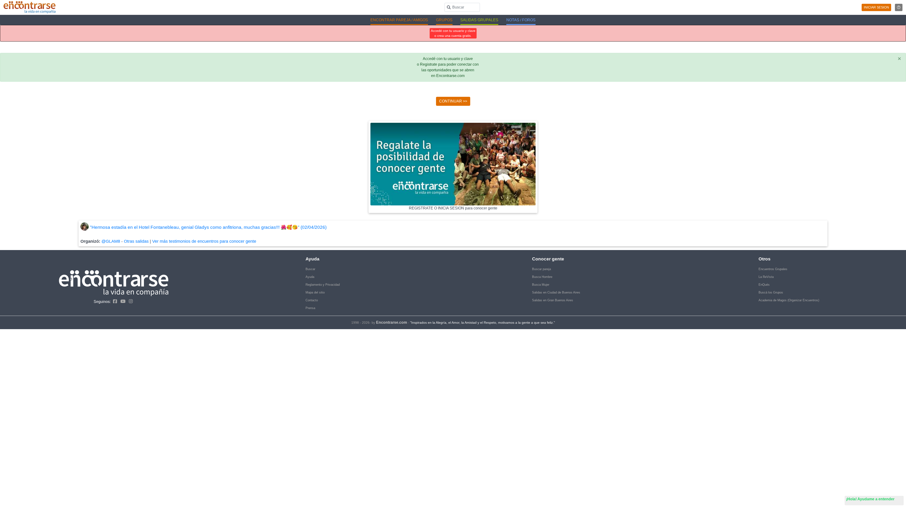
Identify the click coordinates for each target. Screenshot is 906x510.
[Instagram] (129, 301)
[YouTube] (122, 301)
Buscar (310, 269)
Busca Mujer (540, 284)
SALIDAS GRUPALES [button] (479, 20)
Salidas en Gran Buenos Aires (552, 300)
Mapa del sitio (315, 292)
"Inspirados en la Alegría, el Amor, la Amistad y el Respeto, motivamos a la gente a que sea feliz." (482, 322)
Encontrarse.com (391, 322)
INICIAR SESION (876, 7)
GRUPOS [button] (444, 20)
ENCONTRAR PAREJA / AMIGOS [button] (399, 20)
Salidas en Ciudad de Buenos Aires (556, 292)
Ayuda (310, 277)
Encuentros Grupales (773, 269)
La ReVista (766, 277)
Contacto (312, 300)
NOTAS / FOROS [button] (521, 20)
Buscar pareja (541, 269)
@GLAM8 (110, 241)
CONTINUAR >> (453, 101)
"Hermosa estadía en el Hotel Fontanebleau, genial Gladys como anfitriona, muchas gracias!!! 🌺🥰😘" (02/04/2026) (208, 227)
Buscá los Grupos (771, 292)
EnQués (764, 284)
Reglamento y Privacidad (323, 284)
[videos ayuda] (898, 7)
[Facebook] (114, 301)
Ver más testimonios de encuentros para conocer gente (204, 241)
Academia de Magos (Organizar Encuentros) (789, 300)
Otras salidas (136, 241)
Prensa (310, 308)
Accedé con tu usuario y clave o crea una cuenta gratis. (453, 33)
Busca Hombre (542, 277)
